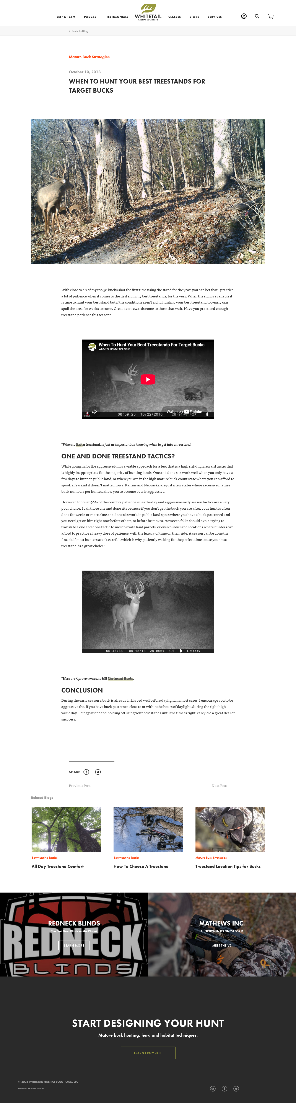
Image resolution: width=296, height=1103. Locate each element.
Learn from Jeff (148, 1053)
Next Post (219, 785)
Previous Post (80, 785)
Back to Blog (80, 31)
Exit (79, 444)
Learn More (74, 945)
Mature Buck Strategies (89, 57)
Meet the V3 (222, 945)
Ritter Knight (37, 1088)
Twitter (98, 772)
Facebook (86, 772)
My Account (244, 16)
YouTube (213, 1089)
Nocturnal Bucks (120, 678)
